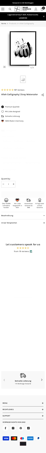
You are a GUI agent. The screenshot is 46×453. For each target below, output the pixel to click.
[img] (23, 248)
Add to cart (23, 194)
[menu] (2, 9)
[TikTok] (28, 428)
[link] (23, 362)
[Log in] (35, 9)
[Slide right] (42, 380)
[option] (23, 2)
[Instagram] (13, 428)
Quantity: (5, 178)
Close (44, 16)
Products (12, 23)
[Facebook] (5, 428)
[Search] (10, 9)
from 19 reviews (21, 251)
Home (3, 23)
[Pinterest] (21, 428)
